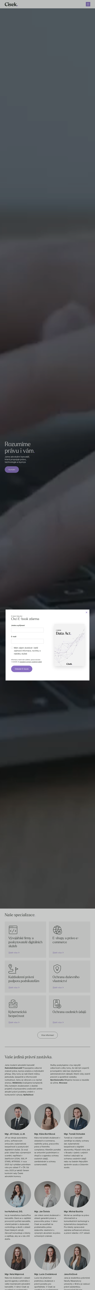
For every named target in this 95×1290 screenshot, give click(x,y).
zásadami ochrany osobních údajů (31, 662)
